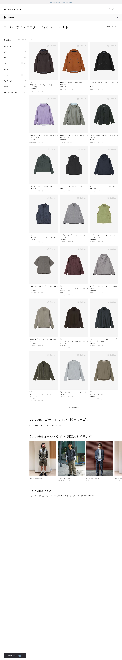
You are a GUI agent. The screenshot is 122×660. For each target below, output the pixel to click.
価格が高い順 (111, 26)
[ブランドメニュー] (117, 17)
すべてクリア (22, 39)
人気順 (105, 33)
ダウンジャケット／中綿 (54, 425)
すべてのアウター (36, 425)
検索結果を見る (14, 656)
